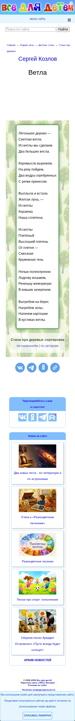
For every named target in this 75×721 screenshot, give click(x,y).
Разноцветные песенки (37, 561)
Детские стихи (46, 45)
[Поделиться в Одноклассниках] (43, 367)
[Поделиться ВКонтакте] (20, 367)
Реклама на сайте (37, 685)
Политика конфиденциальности (38, 690)
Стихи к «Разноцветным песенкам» (37, 520)
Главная (11, 45)
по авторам (49, 346)
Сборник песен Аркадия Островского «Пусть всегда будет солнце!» (37, 643)
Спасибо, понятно (37, 715)
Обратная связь (29, 683)
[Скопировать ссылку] (55, 367)
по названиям (27, 346)
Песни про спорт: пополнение (37, 599)
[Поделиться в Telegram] (31, 367)
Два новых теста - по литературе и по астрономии (37, 476)
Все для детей (44, 680)
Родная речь (27, 45)
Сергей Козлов (37, 59)
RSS (41, 683)
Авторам (50, 683)
